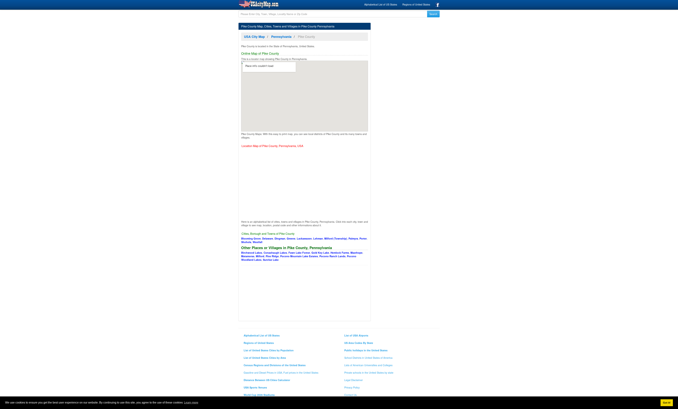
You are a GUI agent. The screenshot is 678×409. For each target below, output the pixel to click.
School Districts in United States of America (368, 357)
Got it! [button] (667, 402)
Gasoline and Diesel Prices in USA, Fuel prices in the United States (281, 372)
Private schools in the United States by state (368, 372)
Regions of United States (416, 4)
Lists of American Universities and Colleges (368, 365)
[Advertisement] (304, 293)
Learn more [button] (191, 402)
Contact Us (350, 395)
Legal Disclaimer (353, 380)
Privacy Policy (352, 387)
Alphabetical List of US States (380, 4)
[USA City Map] (259, 4)
